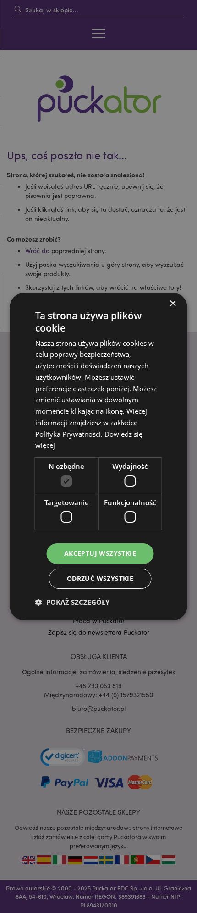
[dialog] (98, 456)
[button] (72, 602)
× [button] (172, 303)
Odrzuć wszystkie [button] (100, 578)
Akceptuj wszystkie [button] (100, 553)
